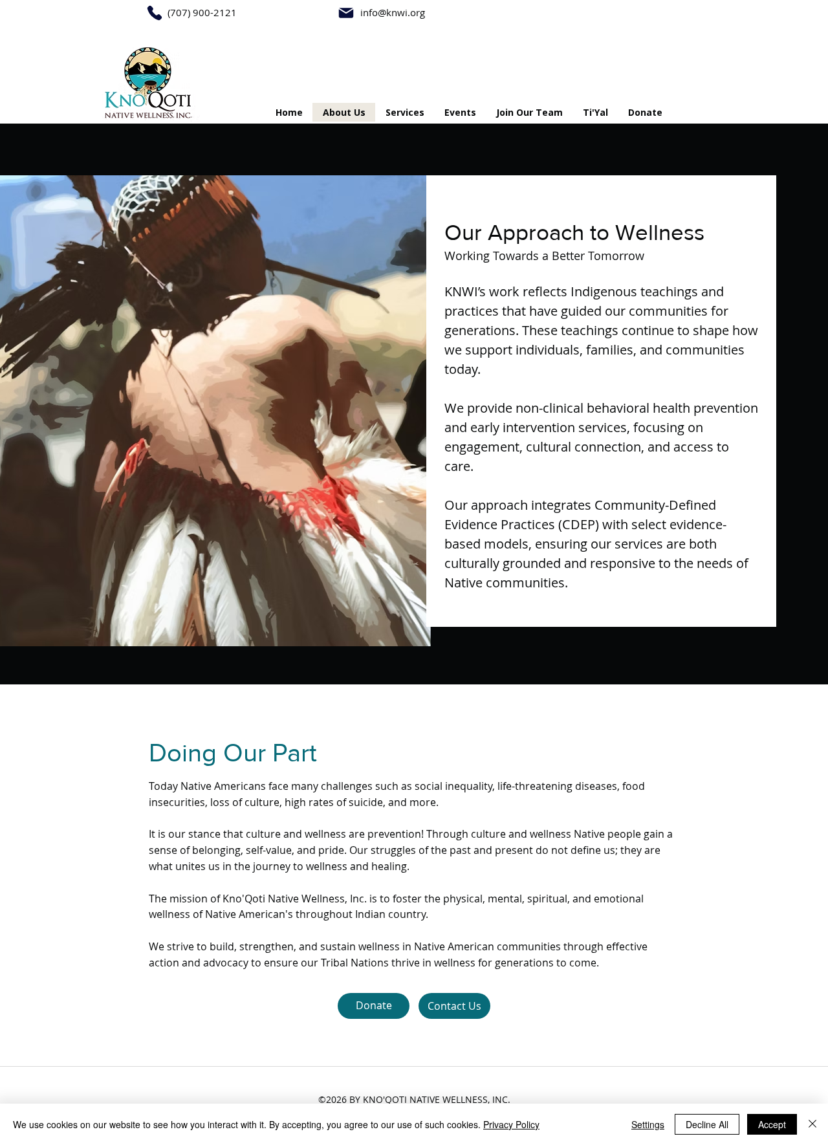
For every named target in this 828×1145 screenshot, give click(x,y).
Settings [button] (647, 1124)
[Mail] (346, 13)
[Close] (812, 1124)
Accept (772, 1124)
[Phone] (154, 13)
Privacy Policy (511, 1124)
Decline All (707, 1124)
